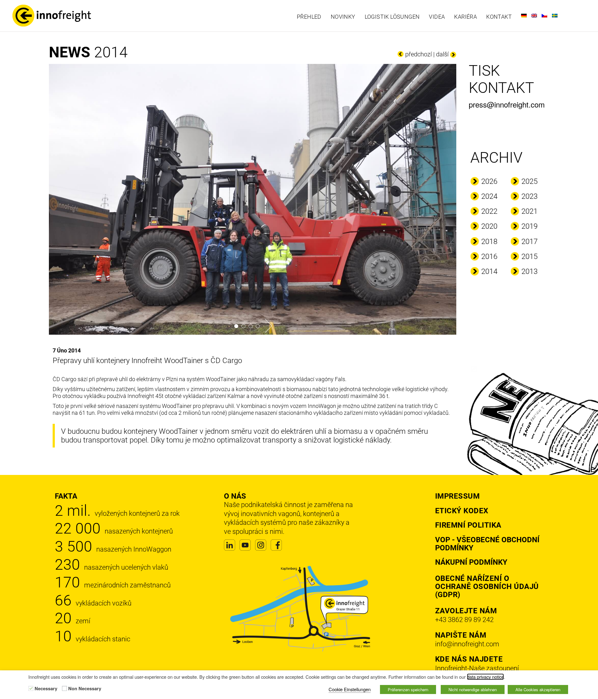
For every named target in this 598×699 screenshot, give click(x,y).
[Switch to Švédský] (555, 15)
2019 (529, 226)
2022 (489, 211)
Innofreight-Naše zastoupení (477, 668)
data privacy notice (485, 676)
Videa (437, 17)
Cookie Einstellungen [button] (350, 689)
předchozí (418, 54)
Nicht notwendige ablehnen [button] (472, 689)
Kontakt (499, 17)
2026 (489, 181)
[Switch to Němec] (524, 15)
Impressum (457, 496)
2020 (489, 226)
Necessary (46, 689)
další (442, 54)
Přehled (309, 17)
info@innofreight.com (467, 644)
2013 (529, 271)
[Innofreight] (78, 15)
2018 (489, 241)
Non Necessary (84, 689)
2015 (529, 256)
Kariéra (465, 17)
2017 (529, 241)
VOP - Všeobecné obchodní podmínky (487, 543)
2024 (489, 196)
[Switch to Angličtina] (534, 15)
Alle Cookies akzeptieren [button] (537, 689)
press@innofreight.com (507, 104)
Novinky (343, 17)
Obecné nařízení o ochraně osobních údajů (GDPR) (487, 586)
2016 (489, 256)
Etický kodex (461, 510)
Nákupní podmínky (471, 562)
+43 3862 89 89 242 (464, 620)
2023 (529, 196)
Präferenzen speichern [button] (408, 689)
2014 (489, 271)
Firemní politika (468, 525)
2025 (529, 181)
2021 (529, 211)
